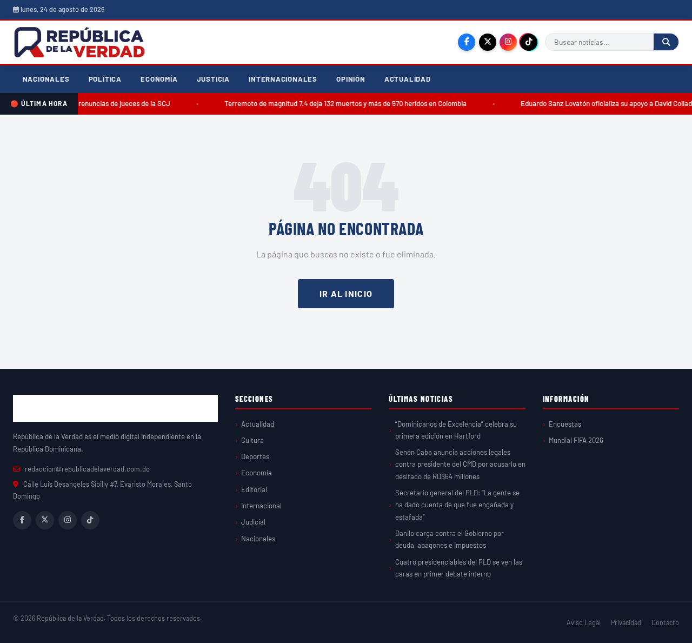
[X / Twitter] (487, 42)
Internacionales (283, 79)
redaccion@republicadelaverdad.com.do (87, 469)
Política (105, 79)
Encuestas (565, 424)
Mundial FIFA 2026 (576, 440)
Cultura (252, 440)
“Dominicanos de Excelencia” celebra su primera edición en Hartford (456, 430)
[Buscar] (666, 42)
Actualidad (407, 79)
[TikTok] (528, 42)
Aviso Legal (584, 622)
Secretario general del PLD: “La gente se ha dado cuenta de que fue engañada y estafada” (457, 504)
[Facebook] (466, 42)
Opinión (350, 79)
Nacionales (46, 79)
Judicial (253, 522)
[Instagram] (508, 42)
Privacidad (626, 622)
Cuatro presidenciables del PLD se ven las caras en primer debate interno (458, 568)
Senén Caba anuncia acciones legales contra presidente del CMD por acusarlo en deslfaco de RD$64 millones (460, 464)
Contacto (665, 622)
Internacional (261, 505)
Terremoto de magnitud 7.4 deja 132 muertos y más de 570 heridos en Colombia (342, 103)
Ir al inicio (346, 293)
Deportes (255, 456)
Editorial (254, 489)
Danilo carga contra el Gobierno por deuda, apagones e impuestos (449, 539)
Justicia (213, 79)
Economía (159, 79)
